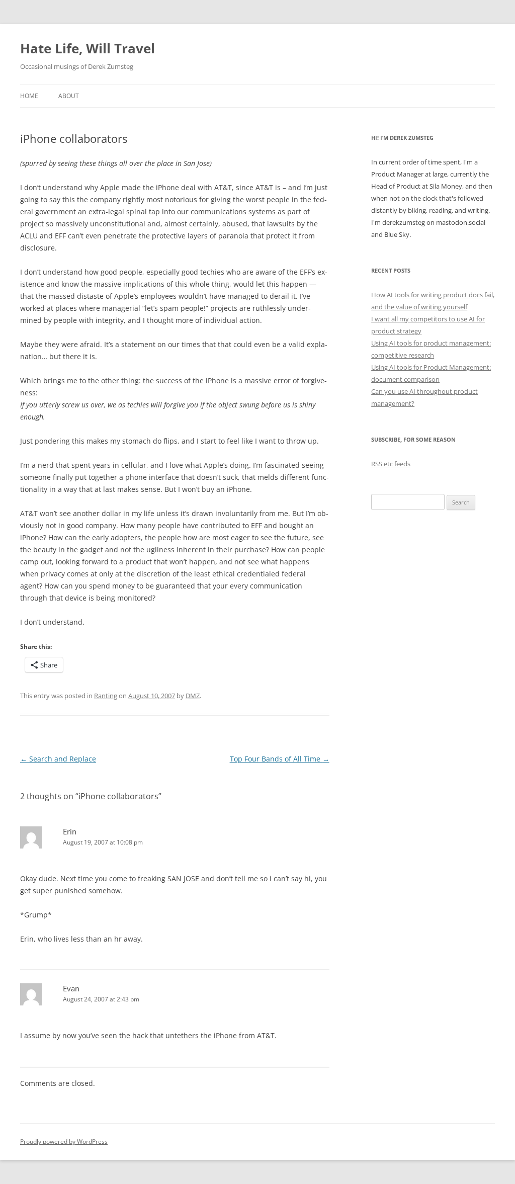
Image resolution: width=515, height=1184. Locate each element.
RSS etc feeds (390, 463)
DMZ (193, 695)
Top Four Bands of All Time (279, 759)
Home (29, 96)
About (68, 96)
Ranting (105, 695)
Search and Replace (58, 759)
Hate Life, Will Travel (87, 48)
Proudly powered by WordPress (64, 1141)
